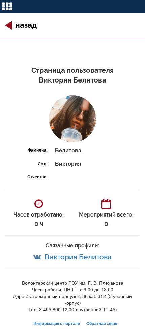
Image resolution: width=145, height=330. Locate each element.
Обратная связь (101, 323)
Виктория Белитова (78, 257)
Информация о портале (56, 323)
